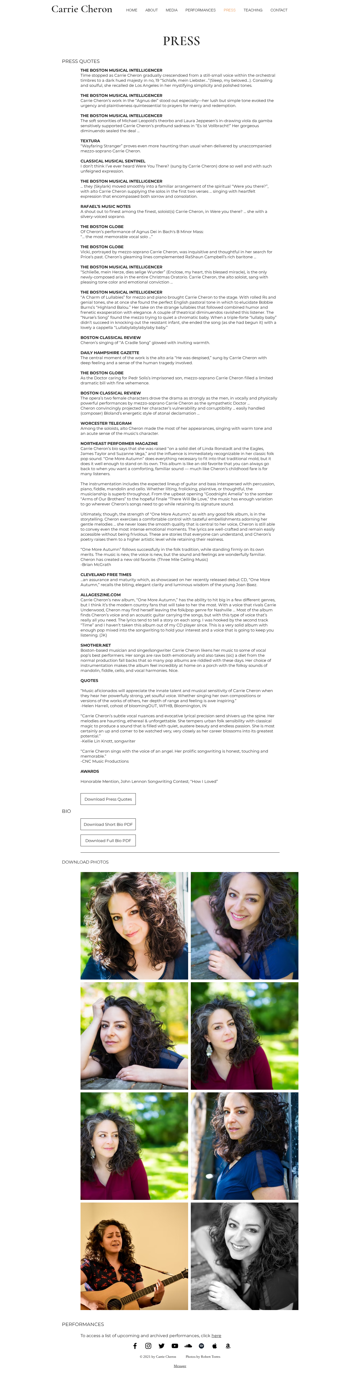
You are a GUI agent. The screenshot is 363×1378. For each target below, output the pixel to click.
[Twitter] (162, 1346)
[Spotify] (201, 1346)
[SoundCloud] (188, 1346)
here (216, 1335)
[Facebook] (135, 1346)
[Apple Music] (215, 1346)
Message (180, 1366)
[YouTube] (175, 1346)
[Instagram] (148, 1346)
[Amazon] (228, 1346)
